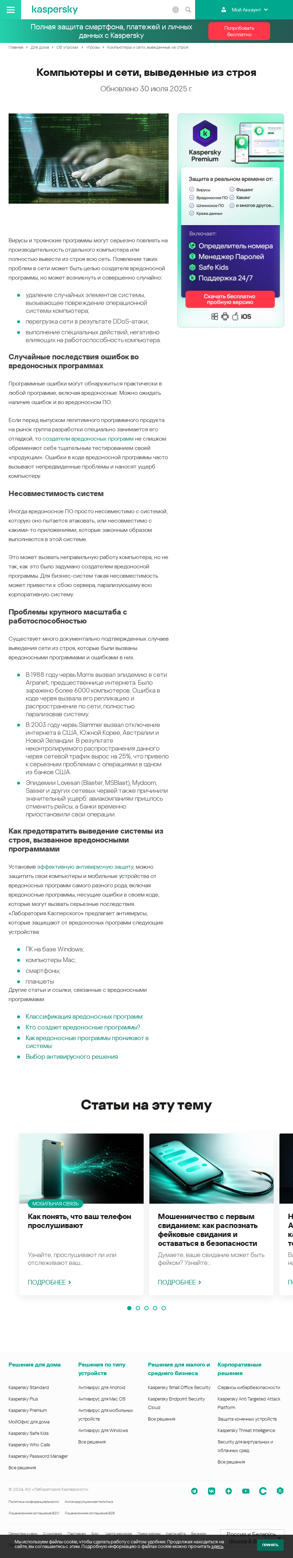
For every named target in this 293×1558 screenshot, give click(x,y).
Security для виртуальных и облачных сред (245, 1446)
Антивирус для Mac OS (101, 1399)
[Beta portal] (280, 1491)
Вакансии (198, 1533)
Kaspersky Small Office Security (179, 1387)
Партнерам (77, 1533)
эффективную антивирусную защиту (85, 866)
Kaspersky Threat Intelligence (246, 1430)
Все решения (22, 1467)
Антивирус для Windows (103, 1430)
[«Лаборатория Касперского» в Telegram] (194, 1491)
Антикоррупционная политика (89, 1502)
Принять (270, 1545)
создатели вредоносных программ (88, 438)
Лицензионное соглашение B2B (90, 1513)
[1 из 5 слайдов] (129, 1308)
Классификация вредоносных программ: (84, 1016)
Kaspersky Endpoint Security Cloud (176, 1403)
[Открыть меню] (10, 9)
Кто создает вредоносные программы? (83, 1027)
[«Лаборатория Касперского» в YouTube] (246, 1491)
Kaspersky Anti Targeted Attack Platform (249, 1403)
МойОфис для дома (29, 1421)
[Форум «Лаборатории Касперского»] (263, 1491)
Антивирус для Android (101, 1387)
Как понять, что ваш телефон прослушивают (79, 1221)
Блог (95, 1533)
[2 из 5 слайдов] (138, 1308)
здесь (217, 1546)
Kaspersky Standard (29, 1387)
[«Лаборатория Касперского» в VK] (211, 1491)
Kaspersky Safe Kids (29, 1433)
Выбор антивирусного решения (72, 1056)
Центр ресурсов (119, 1533)
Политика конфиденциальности (34, 1502)
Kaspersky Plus (23, 1399)
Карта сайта (175, 1533)
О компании (52, 1533)
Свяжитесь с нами (23, 1533)
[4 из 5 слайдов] (155, 1308)
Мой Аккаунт (246, 10)
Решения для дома (35, 1364)
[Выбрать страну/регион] (175, 9)
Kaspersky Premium (28, 1410)
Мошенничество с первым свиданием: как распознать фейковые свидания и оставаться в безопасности (207, 1230)
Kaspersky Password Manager (38, 1456)
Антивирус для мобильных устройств (105, 1415)
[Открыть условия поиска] (188, 9)
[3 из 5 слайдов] (146, 1308)
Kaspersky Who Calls (29, 1444)
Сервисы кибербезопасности (249, 1387)
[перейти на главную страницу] (55, 10)
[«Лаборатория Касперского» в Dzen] (228, 1491)
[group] (81, 1214)
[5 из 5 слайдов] (163, 1308)
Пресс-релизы (149, 1533)
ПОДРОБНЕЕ (47, 1282)
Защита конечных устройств (247, 1419)
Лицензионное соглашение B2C (34, 1513)
